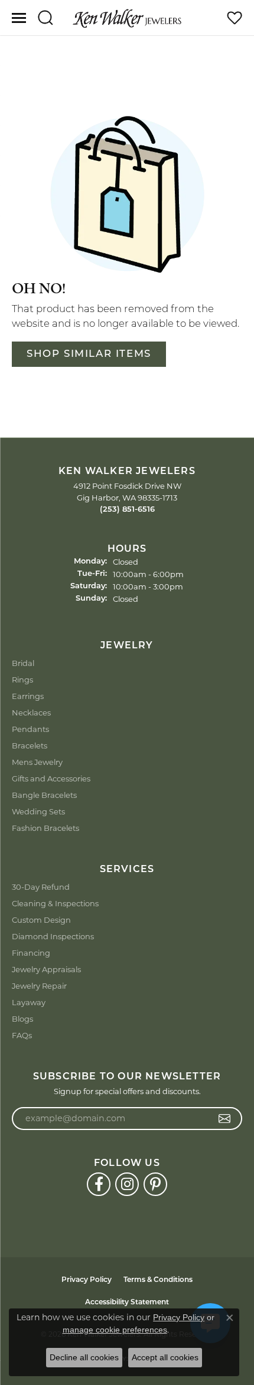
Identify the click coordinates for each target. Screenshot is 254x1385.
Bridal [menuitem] (23, 663)
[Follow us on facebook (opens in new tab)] (98, 1184)
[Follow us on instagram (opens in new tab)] (127, 1184)
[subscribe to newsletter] (225, 1118)
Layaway (28, 1002)
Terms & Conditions (158, 1280)
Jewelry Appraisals (46, 969)
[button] (45, 17)
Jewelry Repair (39, 985)
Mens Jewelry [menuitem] (37, 762)
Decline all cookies (84, 1357)
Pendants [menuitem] (30, 729)
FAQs (22, 1035)
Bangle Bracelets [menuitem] (44, 795)
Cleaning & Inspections (55, 903)
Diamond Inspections (53, 936)
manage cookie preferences (115, 1329)
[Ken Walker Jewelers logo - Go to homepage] (127, 17)
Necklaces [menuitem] (31, 712)
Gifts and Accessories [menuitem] (51, 778)
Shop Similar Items (89, 354)
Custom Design (41, 920)
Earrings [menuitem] (28, 696)
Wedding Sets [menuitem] (38, 811)
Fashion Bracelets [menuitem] (45, 828)
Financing (31, 952)
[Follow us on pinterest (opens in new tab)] (155, 1184)
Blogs (22, 1018)
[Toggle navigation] (19, 18)
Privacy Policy (86, 1280)
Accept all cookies (165, 1357)
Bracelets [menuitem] (29, 745)
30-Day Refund (41, 887)
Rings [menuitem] (22, 679)
